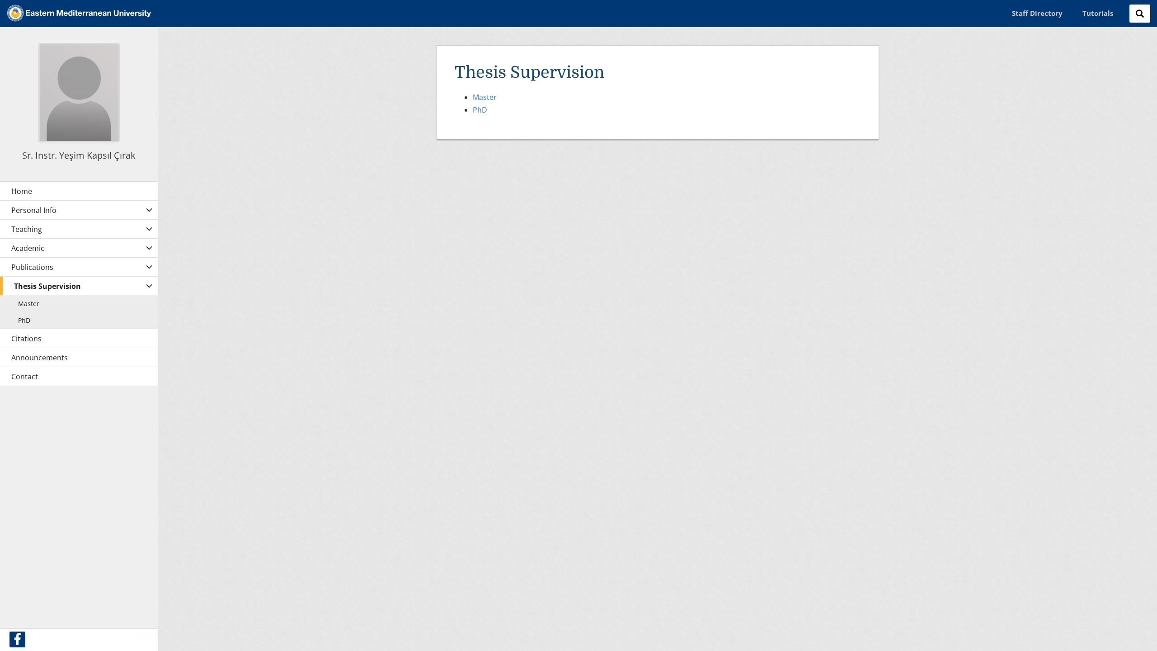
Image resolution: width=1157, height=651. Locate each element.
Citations (26, 339)
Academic (27, 248)
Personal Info (33, 210)
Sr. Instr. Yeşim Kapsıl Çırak (79, 155)
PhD (480, 110)
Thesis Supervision (47, 286)
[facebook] (17, 639)
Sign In (146, 634)
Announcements (39, 358)
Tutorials (1097, 13)
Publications (32, 267)
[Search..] (1139, 14)
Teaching (26, 229)
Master (485, 97)
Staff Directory (1037, 13)
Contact (24, 377)
